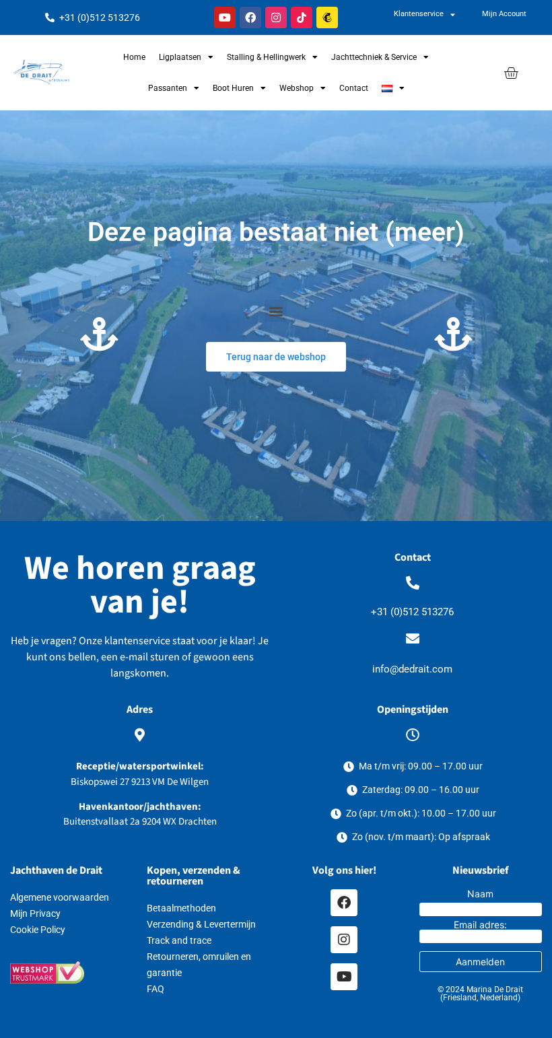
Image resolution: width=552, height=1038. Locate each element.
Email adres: (480, 925)
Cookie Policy (37, 929)
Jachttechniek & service (374, 57)
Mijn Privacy (35, 913)
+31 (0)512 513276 (412, 612)
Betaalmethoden (181, 908)
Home (134, 57)
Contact (353, 88)
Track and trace (179, 940)
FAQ (155, 988)
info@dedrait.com (412, 669)
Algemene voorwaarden (59, 897)
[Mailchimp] (327, 17)
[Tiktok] (301, 17)
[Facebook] (250, 17)
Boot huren (233, 88)
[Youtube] (225, 17)
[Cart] (510, 72)
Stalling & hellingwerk (266, 57)
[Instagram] (276, 17)
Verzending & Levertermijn (201, 924)
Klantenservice (419, 13)
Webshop (296, 88)
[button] (276, 311)
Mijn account (504, 13)
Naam (480, 894)
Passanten (167, 88)
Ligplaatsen (180, 57)
